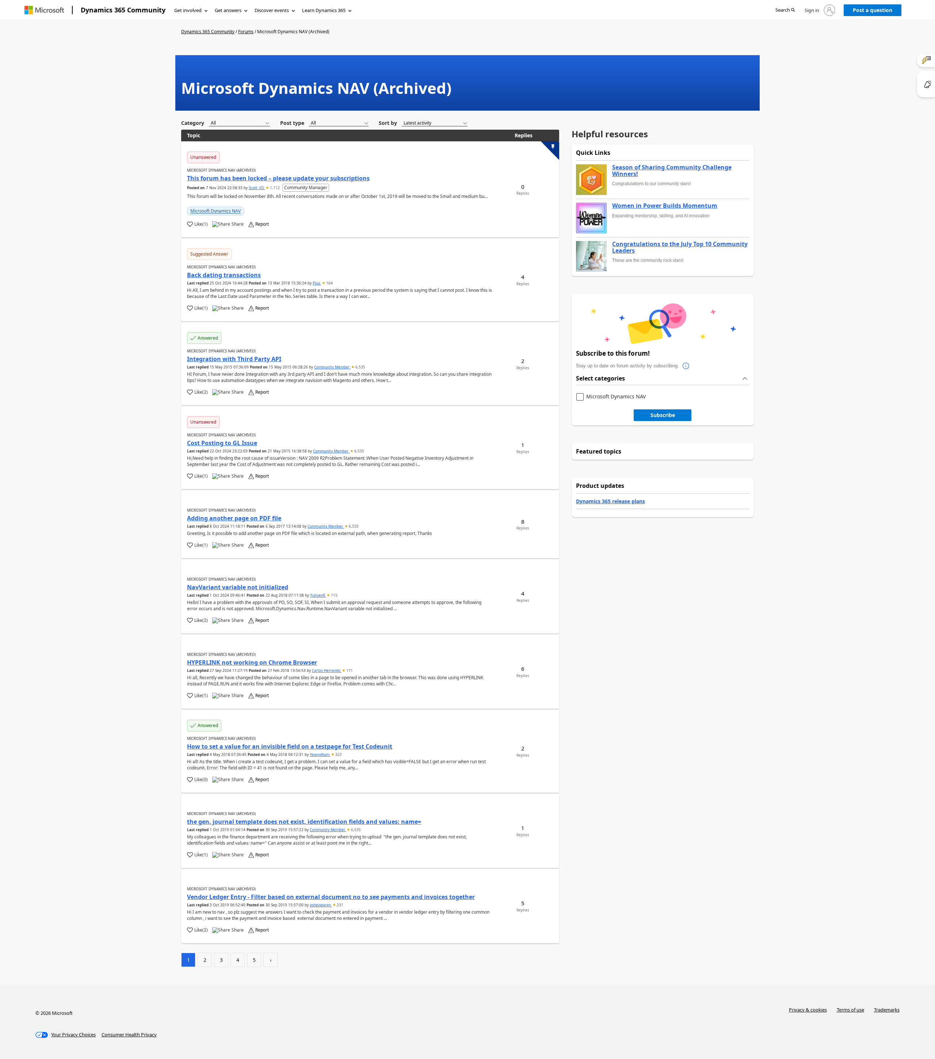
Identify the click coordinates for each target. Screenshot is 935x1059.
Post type (292, 122)
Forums (245, 31)
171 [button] (349, 670)
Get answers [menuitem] (228, 10)
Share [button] (238, 224)
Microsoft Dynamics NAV (215, 211)
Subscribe (662, 415)
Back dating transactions (224, 275)
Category (192, 122)
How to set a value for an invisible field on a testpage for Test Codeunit (289, 746)
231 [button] (339, 904)
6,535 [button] (359, 367)
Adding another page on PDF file (234, 518)
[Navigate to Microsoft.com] (44, 10)
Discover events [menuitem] (272, 10)
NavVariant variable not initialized (237, 587)
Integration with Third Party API (234, 359)
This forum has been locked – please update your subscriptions (278, 178)
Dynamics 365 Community (123, 9)
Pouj (317, 283)
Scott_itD (257, 187)
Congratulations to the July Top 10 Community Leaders (680, 247)
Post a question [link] (872, 10)
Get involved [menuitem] (188, 10)
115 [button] (333, 595)
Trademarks (887, 1009)
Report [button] (262, 224)
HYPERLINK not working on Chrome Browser (252, 662)
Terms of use (850, 1009)
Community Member (332, 367)
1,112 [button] (275, 187)
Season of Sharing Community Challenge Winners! (672, 170)
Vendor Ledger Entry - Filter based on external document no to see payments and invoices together (331, 897)
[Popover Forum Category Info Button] (686, 366)
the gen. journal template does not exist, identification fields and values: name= (304, 822)
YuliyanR (318, 595)
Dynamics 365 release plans (610, 501)
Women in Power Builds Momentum (664, 206)
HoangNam (320, 754)
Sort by (388, 122)
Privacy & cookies (808, 1009)
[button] (785, 10)
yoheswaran (321, 904)
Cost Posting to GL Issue (222, 443)
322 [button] (338, 754)
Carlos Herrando (326, 670)
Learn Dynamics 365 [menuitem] (324, 10)
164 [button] (329, 283)
